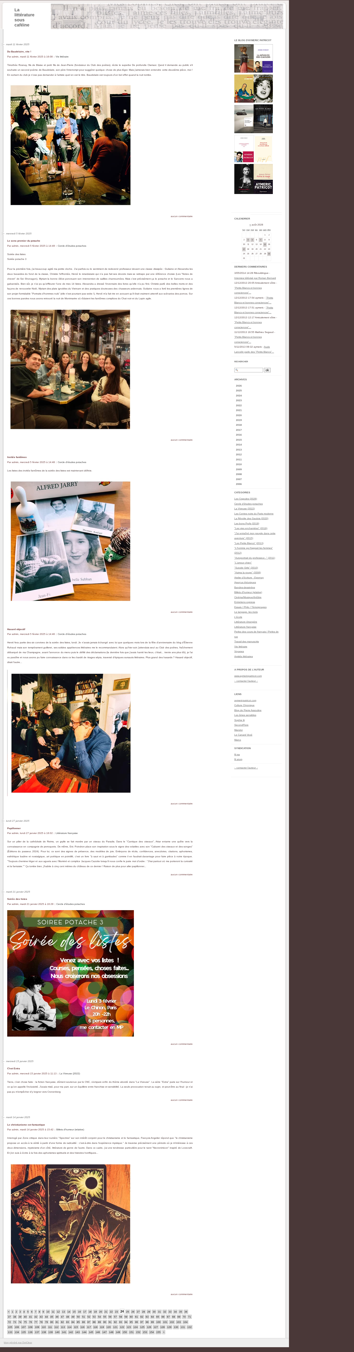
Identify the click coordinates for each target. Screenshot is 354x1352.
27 (138, 1311)
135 (23, 1332)
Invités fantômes (17, 457)
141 (64, 1332)
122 (122, 1327)
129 (169, 1327)
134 (17, 1332)
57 (115, 1316)
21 (106, 1311)
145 (91, 1332)
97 (141, 1322)
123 (129, 1327)
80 (51, 1322)
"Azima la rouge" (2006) (247, 572)
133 (10, 1332)
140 (57, 1332)
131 (183, 1327)
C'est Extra (13, 1068)
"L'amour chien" (243, 562)
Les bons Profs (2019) (246, 523)
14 (68, 1311)
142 (71, 1332)
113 (63, 1327)
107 (23, 1327)
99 (152, 1322)
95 (131, 1322)
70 (184, 1316)
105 (10, 1327)
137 (37, 1332)
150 (125, 1332)
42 (35, 1316)
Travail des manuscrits (246, 641)
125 (142, 1327)
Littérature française (67, 833)
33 (170, 1311)
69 (178, 1316)
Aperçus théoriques (245, 582)
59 (126, 1316)
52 (88, 1316)
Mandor (238, 730)
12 (58, 1311)
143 (77, 1332)
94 (126, 1322)
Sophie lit (239, 720)
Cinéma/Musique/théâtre (248, 597)
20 (100, 1311)
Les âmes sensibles (245, 715)
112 (56, 1327)
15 (74, 1311)
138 (44, 1332)
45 (51, 1316)
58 (120, 1316)
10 (47, 1311)
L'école (238, 617)
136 (30, 1332)
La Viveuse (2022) (69, 1073)
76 (30, 1322)
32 (164, 1311)
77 (35, 1322)
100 (158, 1322)
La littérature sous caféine (24, 17)
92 (115, 1322)
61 (136, 1316)
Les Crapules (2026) (245, 498)
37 (9, 1316)
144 (84, 1332)
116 (82, 1327)
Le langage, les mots (246, 612)
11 (53, 1311)
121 (115, 1327)
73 (14, 1322)
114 (69, 1327)
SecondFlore (241, 725)
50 (78, 1316)
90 (104, 1322)
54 (99, 1316)
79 (46, 1322)
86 (83, 1322)
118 (95, 1327)
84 (73, 1322)
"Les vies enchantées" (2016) (250, 528)
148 (111, 1332)
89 (99, 1322)
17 (84, 1311)
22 (111, 1311)
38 (14, 1316)
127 (156, 1327)
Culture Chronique (244, 705)
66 (163, 1316)
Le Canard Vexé (243, 734)
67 (168, 1316)
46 (57, 1316)
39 (20, 1316)
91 (110, 1322)
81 (57, 1322)
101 (165, 1322)
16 (79, 1311)
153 (145, 1332)
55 (104, 1316)
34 (175, 1311)
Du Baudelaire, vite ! (19, 51)
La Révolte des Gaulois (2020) (251, 518)
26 (132, 1311)
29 (148, 1311)
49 (73, 1316)
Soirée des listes (17, 899)
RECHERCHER (241, 362)
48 (67, 1316)
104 (185, 1322)
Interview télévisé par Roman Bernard (255, 278)
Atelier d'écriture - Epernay (249, 577)
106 (17, 1327)
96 (136, 1322)
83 (67, 1322)
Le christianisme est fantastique (26, 1124)
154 (152, 1332)
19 (95, 1311)
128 (162, 1327)
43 (41, 1316)
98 (147, 1322)
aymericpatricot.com (245, 700)
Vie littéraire (62, 56)
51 (83, 1316)
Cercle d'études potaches (72, 245)
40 (25, 1316)
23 (116, 1311)
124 (135, 1327)
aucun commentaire (182, 216)
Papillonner (14, 828)
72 (9, 1322)
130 (176, 1327)
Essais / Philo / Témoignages (250, 607)
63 (147, 1316)
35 (180, 1311)
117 (89, 1327)
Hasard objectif (16, 629)
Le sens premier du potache (23, 240)
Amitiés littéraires (243, 656)
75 (25, 1322)
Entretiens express (244, 602)
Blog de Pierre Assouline (248, 710)
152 (138, 1332)
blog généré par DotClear (18, 1342)
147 (104, 1332)
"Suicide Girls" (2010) (246, 567)
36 (185, 1311)
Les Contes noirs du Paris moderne (254, 513)
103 (179, 1322)
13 (63, 1311)
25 (127, 1311)
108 (30, 1327)
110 (44, 1327)
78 (41, 1322)
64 (152, 1316)
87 (88, 1322)
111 (50, 1327)
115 (76, 1327)
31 (159, 1311)
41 (30, 1316)
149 (118, 1332)
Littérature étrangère (245, 621)
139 (50, 1332)
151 (131, 1332)
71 (189, 1316)
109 (37, 1327)
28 (143, 1311)
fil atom (238, 759)
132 (189, 1327)
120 (108, 1327)
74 (20, 1322)
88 (94, 1322)
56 (110, 1316)
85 (78, 1322)
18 (90, 1311)
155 (158, 1332)
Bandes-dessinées (244, 587)
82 (62, 1322)
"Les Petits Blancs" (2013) (248, 543)
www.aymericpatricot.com (248, 676)
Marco (237, 740)
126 (149, 1327)
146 (98, 1332)
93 (120, 1322)
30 (154, 1311)
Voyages (239, 651)
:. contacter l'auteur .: (246, 681)
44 (46, 1316)
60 (131, 1316)
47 (62, 1316)
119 (102, 1327)
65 (157, 1316)
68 (173, 1316)
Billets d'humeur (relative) (70, 1129)
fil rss (237, 754)
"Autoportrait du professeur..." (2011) (254, 558)
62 (141, 1316)
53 (94, 1316)
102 (172, 1322)
